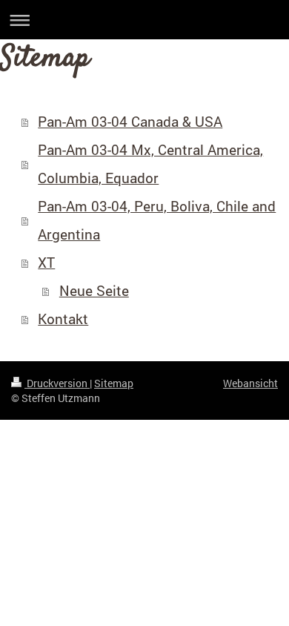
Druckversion (57, 383)
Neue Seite (94, 290)
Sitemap (113, 383)
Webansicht (250, 383)
